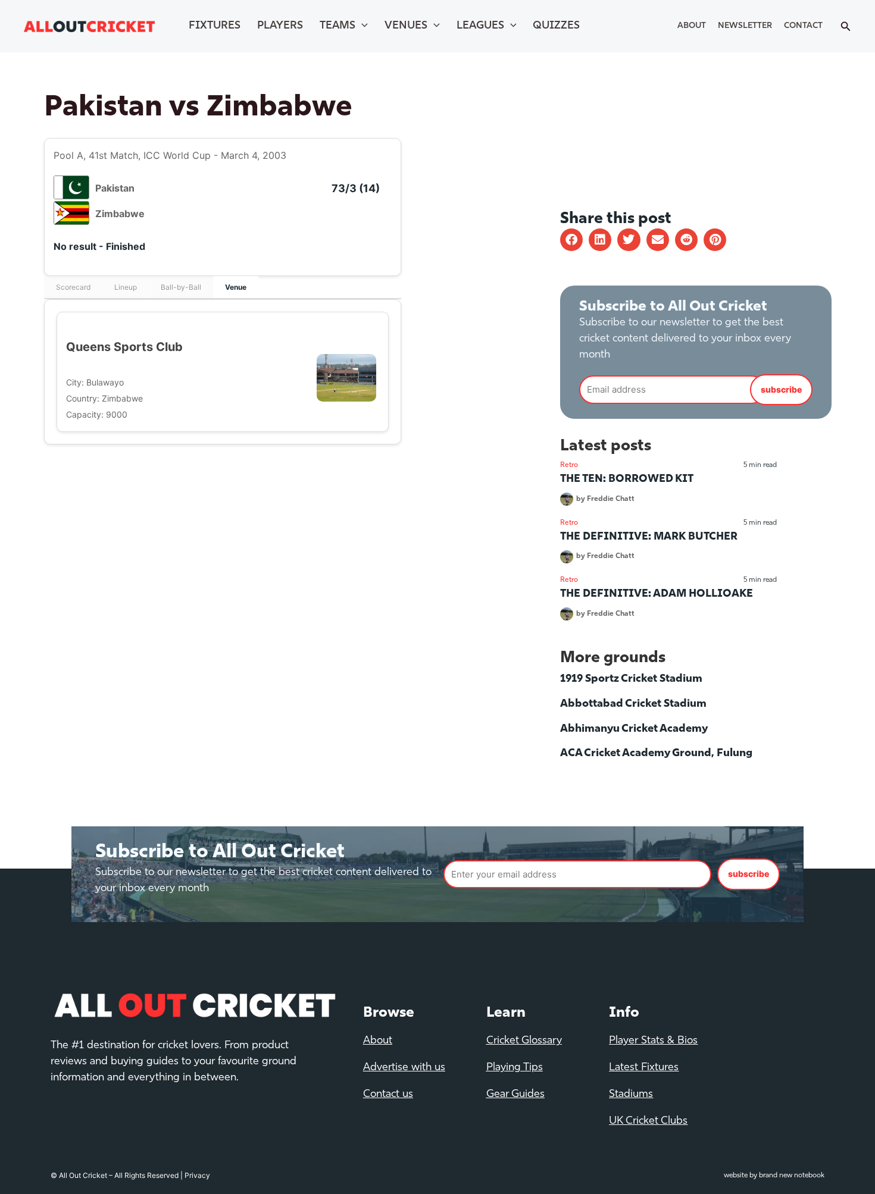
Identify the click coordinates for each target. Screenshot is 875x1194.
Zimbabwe (120, 214)
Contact (803, 25)
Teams (337, 26)
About (691, 25)
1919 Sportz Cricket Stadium (631, 679)
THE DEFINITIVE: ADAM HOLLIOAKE (656, 594)
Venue (235, 287)
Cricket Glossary (524, 1041)
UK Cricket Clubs (648, 1121)
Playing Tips (514, 1068)
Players (280, 26)
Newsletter (745, 25)
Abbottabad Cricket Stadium (633, 704)
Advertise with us (404, 1068)
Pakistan (115, 188)
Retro (569, 465)
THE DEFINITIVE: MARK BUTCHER (649, 537)
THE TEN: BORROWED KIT (626, 479)
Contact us (388, 1094)
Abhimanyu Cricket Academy (634, 729)
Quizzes (556, 26)
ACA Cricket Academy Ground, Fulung (656, 753)
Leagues (480, 26)
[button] (571, 239)
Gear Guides (515, 1094)
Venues (406, 26)
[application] (361, 26)
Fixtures (214, 26)
